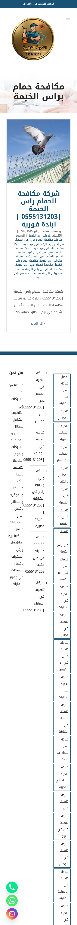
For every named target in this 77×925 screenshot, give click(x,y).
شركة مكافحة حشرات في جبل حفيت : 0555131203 (38, 554)
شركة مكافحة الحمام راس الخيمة (38, 246)
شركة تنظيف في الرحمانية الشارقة (63, 885)
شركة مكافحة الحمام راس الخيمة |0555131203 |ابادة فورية (38, 151)
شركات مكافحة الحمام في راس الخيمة (39, 239)
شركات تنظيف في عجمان (63, 625)
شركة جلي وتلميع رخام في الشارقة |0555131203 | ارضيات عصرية (38, 498)
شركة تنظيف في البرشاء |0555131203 (38, 596)
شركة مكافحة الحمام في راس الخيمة (37, 250)
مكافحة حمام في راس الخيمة (28, 275)
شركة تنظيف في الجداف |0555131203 (38, 446)
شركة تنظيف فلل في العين (63, 826)
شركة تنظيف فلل (63, 801)
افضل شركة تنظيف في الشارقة (63, 390)
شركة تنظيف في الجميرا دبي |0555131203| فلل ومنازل (38, 397)
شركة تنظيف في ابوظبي (63, 854)
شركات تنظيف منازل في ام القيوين (63, 656)
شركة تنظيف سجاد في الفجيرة (62, 777)
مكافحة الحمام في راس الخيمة (43, 269)
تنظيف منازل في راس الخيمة (62, 541)
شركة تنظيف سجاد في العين (62, 749)
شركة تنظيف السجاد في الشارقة (63, 718)
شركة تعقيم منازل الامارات (63, 687)
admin (47, 231)
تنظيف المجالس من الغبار (62, 453)
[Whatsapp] (12, 900)
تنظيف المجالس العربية (63, 432)
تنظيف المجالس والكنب (63, 474)
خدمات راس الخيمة (39, 235)
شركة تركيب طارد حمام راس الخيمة (43, 244)
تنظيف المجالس (63, 414)
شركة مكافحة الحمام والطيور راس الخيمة (40, 254)
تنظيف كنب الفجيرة (63, 495)
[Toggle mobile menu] (68, 20)
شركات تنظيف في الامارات (63, 597)
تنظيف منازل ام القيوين (63, 517)
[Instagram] (12, 914)
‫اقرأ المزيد (37, 323)
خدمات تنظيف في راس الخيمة (62, 569)
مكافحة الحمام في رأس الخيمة (34, 264)
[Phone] (12, 887)
